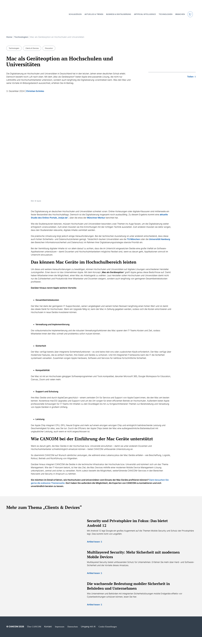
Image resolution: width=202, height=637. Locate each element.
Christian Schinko (35, 91)
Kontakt (48, 626)
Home (9, 37)
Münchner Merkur (96, 217)
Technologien (21, 37)
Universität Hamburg (159, 239)
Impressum (59, 626)
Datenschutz (72, 626)
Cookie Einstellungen (108, 626)
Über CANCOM (34, 626)
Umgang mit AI (88, 626)
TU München (133, 239)
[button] (190, 14)
